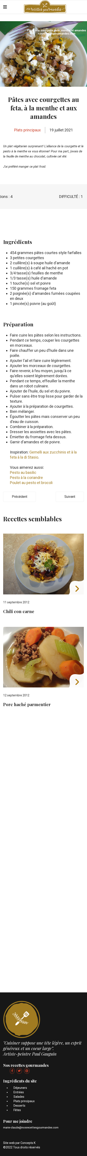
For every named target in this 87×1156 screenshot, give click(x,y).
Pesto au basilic (23, 472)
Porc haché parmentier (27, 704)
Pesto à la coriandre (26, 477)
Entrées (19, 1092)
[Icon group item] (12, 1071)
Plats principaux (27, 130)
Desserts (19, 1105)
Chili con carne (18, 611)
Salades (19, 1096)
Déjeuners (20, 1087)
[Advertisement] (43, 763)
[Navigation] (5, 7)
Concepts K (27, 1143)
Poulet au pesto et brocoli (31, 482)
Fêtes (17, 1110)
